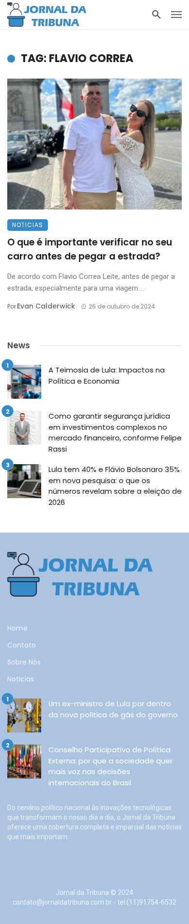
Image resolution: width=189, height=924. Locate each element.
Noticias (27, 225)
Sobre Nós (24, 662)
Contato (21, 645)
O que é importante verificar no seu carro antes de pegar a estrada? (89, 249)
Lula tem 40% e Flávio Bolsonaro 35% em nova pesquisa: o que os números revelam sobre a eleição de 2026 (115, 485)
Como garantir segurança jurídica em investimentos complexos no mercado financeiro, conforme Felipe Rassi (115, 432)
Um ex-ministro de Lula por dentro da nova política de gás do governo (113, 709)
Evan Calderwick (46, 306)
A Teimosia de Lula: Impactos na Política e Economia (106, 375)
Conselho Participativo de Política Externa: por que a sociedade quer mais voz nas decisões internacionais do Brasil (110, 766)
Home (17, 628)
